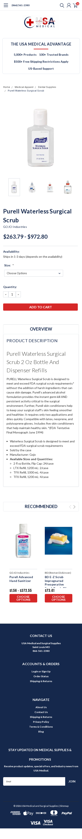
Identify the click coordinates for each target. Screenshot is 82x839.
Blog (41, 731)
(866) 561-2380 (20, 5)
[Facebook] (5, 318)
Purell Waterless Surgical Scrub (26, 90)
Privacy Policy (41, 721)
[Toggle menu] (6, 7)
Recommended (41, 506)
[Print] (16, 318)
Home (6, 87)
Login (35, 671)
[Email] (10, 318)
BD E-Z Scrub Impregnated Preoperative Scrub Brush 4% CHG (56, 584)
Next (74, 138)
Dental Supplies (47, 87)
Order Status (41, 676)
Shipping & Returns (41, 681)
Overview (41, 328)
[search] (61, 5)
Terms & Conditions (41, 726)
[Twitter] (21, 318)
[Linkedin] (26, 318)
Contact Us (41, 712)
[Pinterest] (31, 318)
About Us (41, 707)
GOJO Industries (15, 226)
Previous (7, 138)
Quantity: (10, 287)
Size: (9, 265)
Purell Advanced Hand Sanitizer (21, 579)
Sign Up (46, 671)
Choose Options (23, 598)
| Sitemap (64, 805)
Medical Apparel (24, 87)
